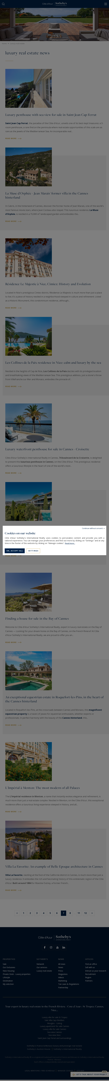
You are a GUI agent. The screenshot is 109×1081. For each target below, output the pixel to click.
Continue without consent (92, 528)
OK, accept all (15, 551)
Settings (33, 551)
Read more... (70, 543)
